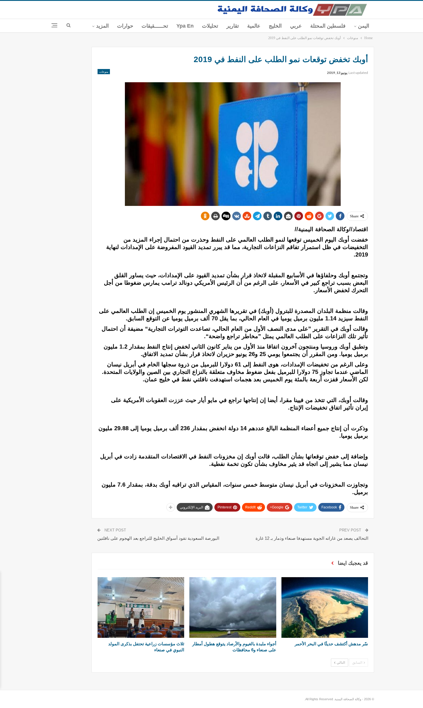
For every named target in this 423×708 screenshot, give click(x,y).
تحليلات (210, 26)
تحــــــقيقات (155, 26)
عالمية (253, 26)
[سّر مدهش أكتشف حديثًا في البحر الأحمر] (324, 607)
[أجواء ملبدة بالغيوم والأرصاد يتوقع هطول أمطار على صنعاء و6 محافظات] (232, 607)
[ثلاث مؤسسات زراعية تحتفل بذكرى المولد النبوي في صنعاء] (141, 607)
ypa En (185, 26)
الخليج (275, 26)
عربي (296, 26)
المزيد (102, 26)
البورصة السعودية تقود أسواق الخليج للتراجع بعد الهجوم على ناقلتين (158, 538)
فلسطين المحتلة (328, 26)
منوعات (103, 71)
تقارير (232, 26)
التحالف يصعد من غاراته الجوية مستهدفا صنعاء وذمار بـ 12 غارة (312, 538)
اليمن (363, 26)
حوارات (125, 26)
